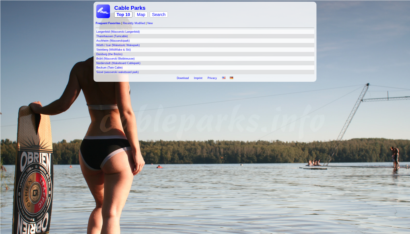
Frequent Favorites (108, 23)
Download (183, 78)
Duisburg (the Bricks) (109, 54)
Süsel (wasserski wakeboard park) (117, 72)
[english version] (224, 78)
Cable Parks (129, 8)
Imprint (198, 78)
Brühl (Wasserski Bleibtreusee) (115, 58)
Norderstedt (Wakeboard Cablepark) (118, 63)
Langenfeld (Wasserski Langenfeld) (118, 31)
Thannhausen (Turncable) (112, 36)
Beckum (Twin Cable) (109, 67)
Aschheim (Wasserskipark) (113, 40)
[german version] (231, 78)
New (150, 23)
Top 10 (123, 14)
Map (141, 14)
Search (158, 14)
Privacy (213, 78)
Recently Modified (134, 23)
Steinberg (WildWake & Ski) (113, 49)
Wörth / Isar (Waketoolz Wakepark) (118, 45)
